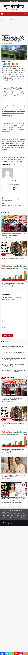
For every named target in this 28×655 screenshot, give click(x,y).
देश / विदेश (13, 279)
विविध (12, 512)
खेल (19, 512)
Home (5, 510)
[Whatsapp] (6, 64)
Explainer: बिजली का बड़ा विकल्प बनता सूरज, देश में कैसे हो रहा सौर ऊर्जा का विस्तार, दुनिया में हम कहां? (13, 284)
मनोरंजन (9, 471)
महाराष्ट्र (13, 471)
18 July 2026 (9, 504)
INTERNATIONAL (5, 512)
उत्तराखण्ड (4, 35)
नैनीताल (8, 35)
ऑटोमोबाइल (4, 513)
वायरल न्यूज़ (22, 279)
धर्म (15, 515)
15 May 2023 (9, 43)
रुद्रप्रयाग (21, 253)
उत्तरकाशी (4, 253)
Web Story (8, 517)
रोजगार (19, 513)
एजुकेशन (8, 497)
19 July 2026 (9, 286)
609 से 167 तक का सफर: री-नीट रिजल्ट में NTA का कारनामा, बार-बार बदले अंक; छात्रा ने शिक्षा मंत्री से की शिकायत (13, 371)
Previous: (13, 198)
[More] (17, 64)
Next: (13, 205)
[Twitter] (14, 64)
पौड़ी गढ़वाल (13, 230)
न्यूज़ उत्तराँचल (14, 6)
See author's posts (14, 184)
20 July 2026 (9, 262)
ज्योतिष (12, 515)
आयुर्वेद (3, 515)
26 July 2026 (9, 237)
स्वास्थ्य (7, 515)
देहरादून (8, 230)
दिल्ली (12, 497)
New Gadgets (15, 517)
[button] (2, 14)
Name (4, 321)
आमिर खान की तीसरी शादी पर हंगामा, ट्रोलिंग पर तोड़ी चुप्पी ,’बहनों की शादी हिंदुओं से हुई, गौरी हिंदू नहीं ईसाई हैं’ (13, 365)
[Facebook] (4, 64)
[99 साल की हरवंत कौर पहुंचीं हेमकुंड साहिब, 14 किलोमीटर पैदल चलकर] (14, 248)
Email (16, 321)
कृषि (18, 515)
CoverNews (10, 523)
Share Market (23, 517)
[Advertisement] (14, 27)
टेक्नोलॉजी (9, 279)
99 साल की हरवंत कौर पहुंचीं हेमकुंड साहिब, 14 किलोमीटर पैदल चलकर (13, 353)
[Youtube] (11, 64)
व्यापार (16, 512)
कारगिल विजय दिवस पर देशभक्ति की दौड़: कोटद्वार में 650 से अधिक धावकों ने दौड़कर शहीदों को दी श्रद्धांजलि (13, 234)
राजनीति (20, 510)
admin (5, 43)
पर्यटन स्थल (22, 515)
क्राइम (3, 517)
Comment (5, 303)
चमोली (13, 253)
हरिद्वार (4, 255)
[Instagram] (9, 64)
